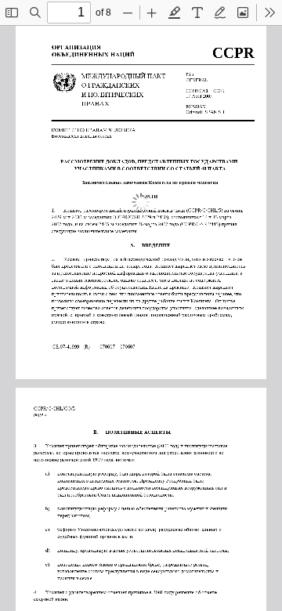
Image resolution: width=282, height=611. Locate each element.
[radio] (175, 13)
